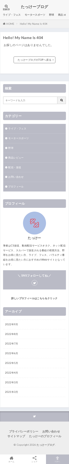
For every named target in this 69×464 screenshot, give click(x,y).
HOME (10, 23)
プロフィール (16, 186)
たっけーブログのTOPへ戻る (34, 59)
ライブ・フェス (12, 14)
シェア (34, 461)
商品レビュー (16, 157)
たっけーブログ (34, 7)
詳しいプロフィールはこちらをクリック (34, 298)
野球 (51, 14)
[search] (62, 100)
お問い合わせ (16, 176)
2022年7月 (11, 343)
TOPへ (57, 461)
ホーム (11, 461)
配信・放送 (14, 167)
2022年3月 (11, 382)
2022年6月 (11, 353)
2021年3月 (11, 391)
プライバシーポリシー (24, 431)
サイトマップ (16, 436)
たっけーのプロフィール (45, 436)
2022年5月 (11, 362)
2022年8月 (11, 334)
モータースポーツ (35, 14)
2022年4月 (11, 372)
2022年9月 (11, 324)
